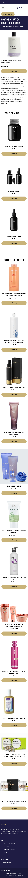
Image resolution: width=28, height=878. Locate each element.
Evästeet (20, 873)
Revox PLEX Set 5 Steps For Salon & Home (14, 801)
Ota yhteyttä (13, 873)
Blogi (5, 852)
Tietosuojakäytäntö (10, 875)
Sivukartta (20, 875)
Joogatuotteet (7, 14)
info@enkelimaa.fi (5, 2)
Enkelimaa (6, 847)
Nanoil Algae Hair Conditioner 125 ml (14, 387)
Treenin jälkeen (12, 60)
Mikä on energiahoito (10, 844)
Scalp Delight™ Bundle (14, 486)
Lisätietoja (14, 71)
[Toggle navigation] (3, 8)
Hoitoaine (19, 60)
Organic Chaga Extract (14, 236)
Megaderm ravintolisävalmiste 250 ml (14, 718)
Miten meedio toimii (9, 849)
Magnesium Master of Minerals (14, 146)
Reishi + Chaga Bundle (14, 191)
